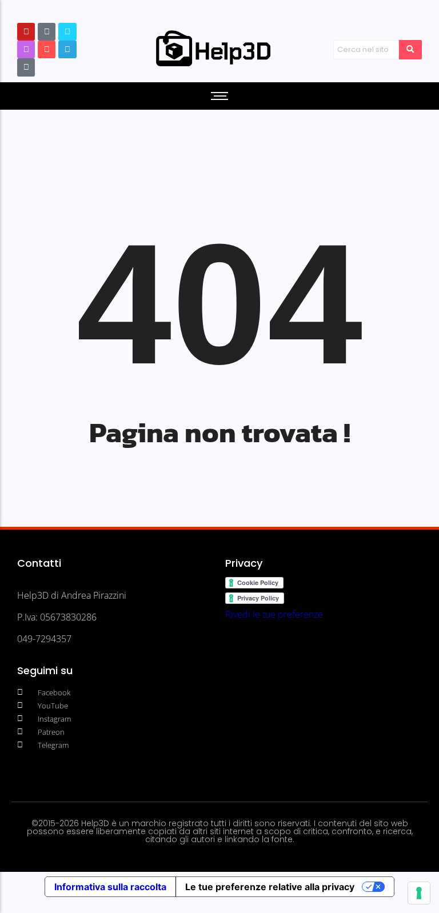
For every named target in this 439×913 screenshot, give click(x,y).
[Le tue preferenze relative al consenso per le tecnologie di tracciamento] (419, 893)
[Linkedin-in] (46, 49)
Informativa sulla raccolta (110, 886)
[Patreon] (46, 32)
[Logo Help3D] (213, 48)
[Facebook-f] (67, 32)
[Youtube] (26, 32)
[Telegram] (67, 49)
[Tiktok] (26, 67)
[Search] (410, 49)
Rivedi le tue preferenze (274, 614)
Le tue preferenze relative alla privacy (269, 886)
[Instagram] (26, 49)
